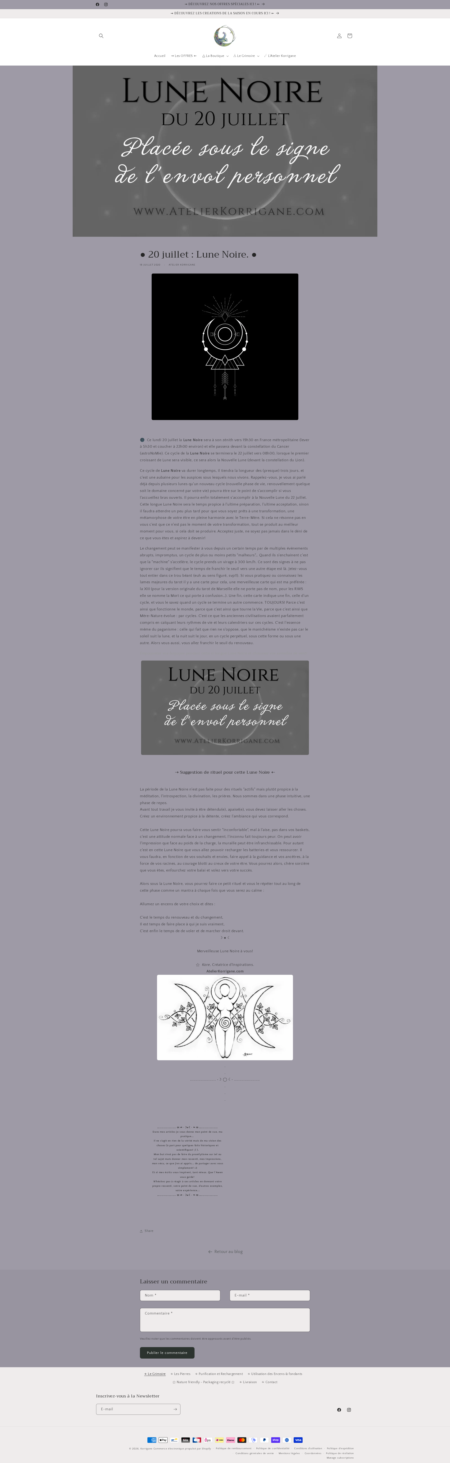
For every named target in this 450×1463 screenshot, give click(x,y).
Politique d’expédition (340, 1448)
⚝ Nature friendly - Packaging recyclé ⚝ (203, 1382)
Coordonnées (313, 1453)
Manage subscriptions (340, 1457)
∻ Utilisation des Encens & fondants (275, 1374)
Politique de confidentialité (273, 1448)
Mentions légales (289, 1453)
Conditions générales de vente (255, 1453)
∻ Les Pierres (180, 1374)
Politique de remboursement (233, 1448)
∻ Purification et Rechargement (219, 1374)
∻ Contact (269, 1382)
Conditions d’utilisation (308, 1448)
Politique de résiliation (340, 1453)
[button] (101, 36)
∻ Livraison (248, 1382)
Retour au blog (228, 1251)
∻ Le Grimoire (155, 1374)
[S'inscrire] (175, 1409)
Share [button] (149, 1231)
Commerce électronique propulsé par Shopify (182, 1448)
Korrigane (146, 1448)
